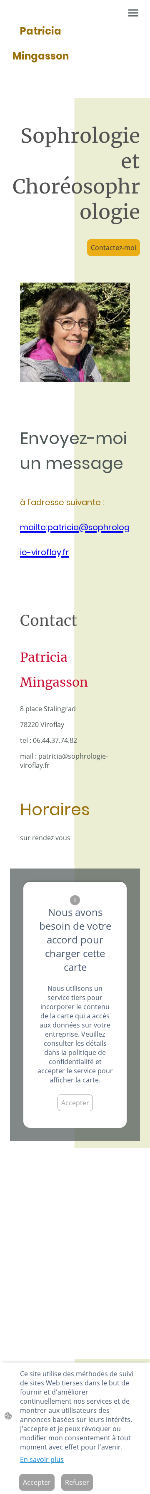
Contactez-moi (113, 247)
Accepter (75, 1102)
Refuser (77, 1482)
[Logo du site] (41, 74)
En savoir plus (42, 1459)
